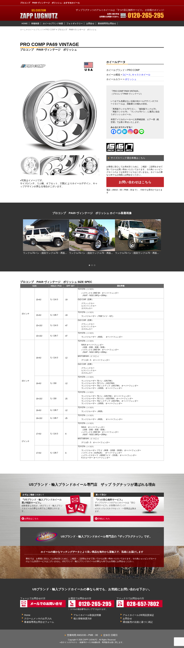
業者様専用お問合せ (107, 23)
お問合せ (90, 23)
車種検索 (35, 23)
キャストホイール (141, 74)
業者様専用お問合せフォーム (39, 622)
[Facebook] (113, 131)
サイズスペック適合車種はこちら (128, 158)
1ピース (127, 74)
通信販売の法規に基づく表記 (138, 622)
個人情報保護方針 (82, 618)
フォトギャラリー (75, 23)
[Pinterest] (135, 131)
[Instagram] (130, 131)
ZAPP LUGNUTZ (90, 640)
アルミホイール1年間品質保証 (138, 615)
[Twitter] (119, 131)
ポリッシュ (130, 79)
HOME (25, 23)
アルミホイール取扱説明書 (87, 615)
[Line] (141, 131)
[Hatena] (124, 131)
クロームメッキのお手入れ (38, 618)
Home (27, 615)
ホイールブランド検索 (53, 23)
